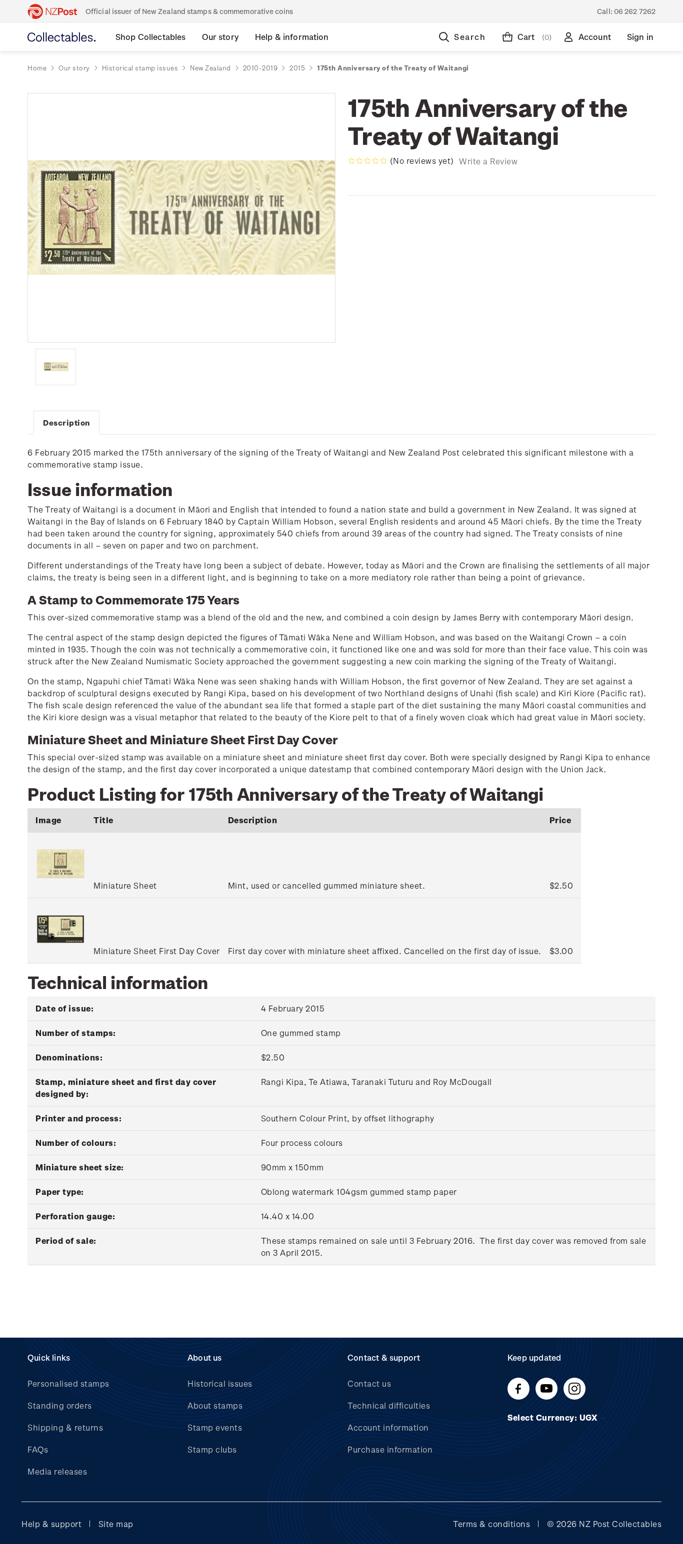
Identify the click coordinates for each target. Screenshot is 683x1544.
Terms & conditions (491, 1524)
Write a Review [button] (488, 161)
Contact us (369, 1383)
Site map (116, 1524)
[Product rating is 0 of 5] (368, 161)
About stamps (215, 1405)
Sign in (640, 36)
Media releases (57, 1471)
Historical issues (220, 1383)
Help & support (52, 1524)
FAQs (38, 1449)
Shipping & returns (65, 1427)
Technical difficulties (389, 1405)
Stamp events (215, 1427)
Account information (388, 1427)
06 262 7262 (635, 11)
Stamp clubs (212, 1449)
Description (66, 422)
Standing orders (60, 1405)
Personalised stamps (69, 1383)
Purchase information (390, 1449)
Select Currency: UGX (554, 1417)
